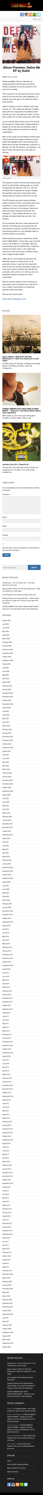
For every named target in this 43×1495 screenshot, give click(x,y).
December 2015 (7, 1085)
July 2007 (5, 1318)
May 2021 (5, 849)
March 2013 (6, 1205)
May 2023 (5, 762)
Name (4, 517)
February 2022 (7, 816)
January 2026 (6, 646)
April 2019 (5, 940)
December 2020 (7, 867)
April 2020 (5, 896)
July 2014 (5, 1147)
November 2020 (7, 871)
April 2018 (5, 983)
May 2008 (5, 1292)
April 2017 (5, 1027)
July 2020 (5, 885)
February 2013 (7, 1209)
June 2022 (5, 802)
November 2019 (7, 914)
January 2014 (6, 1169)
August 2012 (6, 1216)
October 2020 (6, 875)
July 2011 (5, 1241)
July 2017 (5, 1016)
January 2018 (6, 994)
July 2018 (5, 973)
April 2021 (5, 853)
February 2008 (7, 1300)
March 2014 (6, 1161)
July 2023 (5, 755)
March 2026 (6, 638)
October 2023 (6, 744)
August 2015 (6, 1100)
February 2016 (7, 1078)
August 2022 (6, 795)
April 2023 (5, 766)
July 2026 (5, 624)
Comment (6, 494)
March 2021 (6, 856)
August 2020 (6, 882)
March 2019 (6, 944)
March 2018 (6, 987)
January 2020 (6, 907)
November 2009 (7, 1274)
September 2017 (7, 1009)
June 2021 (5, 846)
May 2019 (5, 936)
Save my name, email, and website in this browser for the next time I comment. (21, 549)
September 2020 (7, 878)
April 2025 (5, 678)
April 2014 (5, 1158)
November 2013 (7, 1176)
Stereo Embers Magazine (11, 19)
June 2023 (5, 758)
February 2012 (7, 1223)
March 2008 (6, 1296)
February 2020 (7, 904)
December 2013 (7, 1172)
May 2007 (5, 1321)
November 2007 (7, 1307)
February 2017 (7, 1034)
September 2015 (7, 1096)
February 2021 (7, 860)
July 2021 (5, 842)
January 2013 (6, 1212)
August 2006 (6, 1336)
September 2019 (7, 922)
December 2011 (7, 1230)
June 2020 (5, 889)
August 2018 (6, 969)
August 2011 (6, 1238)
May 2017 (5, 1023)
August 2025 (6, 664)
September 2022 (7, 791)
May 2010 (5, 1267)
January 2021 (6, 864)
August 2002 (6, 1347)
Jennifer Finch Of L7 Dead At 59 (15, 464)
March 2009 (6, 1278)
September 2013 (7, 1183)
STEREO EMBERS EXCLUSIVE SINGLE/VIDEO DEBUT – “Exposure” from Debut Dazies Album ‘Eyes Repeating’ (21, 411)
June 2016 (5, 1063)
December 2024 (7, 693)
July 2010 (5, 1263)
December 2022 (7, 780)
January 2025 (6, 689)
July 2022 (5, 798)
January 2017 (6, 1038)
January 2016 (6, 1082)
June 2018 (5, 976)
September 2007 (7, 1314)
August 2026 (6, 620)
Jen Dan (14, 77)
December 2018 (7, 954)
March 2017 (6, 1031)
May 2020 (5, 893)
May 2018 (5, 980)
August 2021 (6, 838)
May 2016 (5, 1067)
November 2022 (7, 784)
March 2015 (6, 1118)
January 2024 (6, 733)
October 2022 (6, 787)
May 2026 (5, 631)
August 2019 (6, 925)
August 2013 (6, 1187)
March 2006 (6, 1339)
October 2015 (6, 1092)
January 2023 (6, 777)
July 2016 (5, 1060)
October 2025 (6, 657)
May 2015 (5, 1111)
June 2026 (5, 628)
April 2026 (5, 635)
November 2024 (7, 697)
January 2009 (6, 1285)
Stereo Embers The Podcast (16, 1468)
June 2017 (5, 1020)
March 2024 (6, 726)
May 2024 (5, 718)
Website (5, 535)
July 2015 (5, 1103)
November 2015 (7, 1089)
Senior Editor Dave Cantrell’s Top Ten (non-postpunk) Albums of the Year (21, 1438)
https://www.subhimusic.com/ (14, 299)
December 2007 (7, 1303)
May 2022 (5, 806)
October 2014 (6, 1136)
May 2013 (5, 1198)
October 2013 (6, 1180)
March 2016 (6, 1074)
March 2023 (6, 769)
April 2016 (5, 1071)
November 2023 (7, 740)
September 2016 (7, 1053)
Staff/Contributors (12, 1472)
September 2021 (7, 835)
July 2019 (5, 929)
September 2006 (7, 1332)
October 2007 (6, 1310)
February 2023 (7, 773)
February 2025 (7, 686)
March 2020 (6, 900)
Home (9, 1461)
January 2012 (6, 1227)
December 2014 (7, 1129)
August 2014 (6, 1143)
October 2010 (6, 1256)
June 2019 (5, 933)
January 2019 (6, 951)
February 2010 (7, 1270)
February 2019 (7, 947)
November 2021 (7, 827)
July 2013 (5, 1191)
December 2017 (7, 998)
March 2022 (6, 813)
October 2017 (6, 1005)
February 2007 (7, 1325)
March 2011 (6, 1249)
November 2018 (7, 958)
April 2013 (5, 1201)
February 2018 (7, 991)
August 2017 (6, 1013)
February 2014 (7, 1165)
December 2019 (7, 911)
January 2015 (6, 1125)
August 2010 (6, 1260)
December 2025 (7, 649)
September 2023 (7, 747)
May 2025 (5, 675)
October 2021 (6, 831)
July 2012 (5, 1220)
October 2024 (6, 700)
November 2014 (7, 1132)
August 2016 (6, 1056)
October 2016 (6, 1049)
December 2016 (7, 1042)
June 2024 (5, 715)
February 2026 (7, 642)
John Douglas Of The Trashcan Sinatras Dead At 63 (19, 595)
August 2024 (6, 707)
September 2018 (7, 965)
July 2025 (5, 668)
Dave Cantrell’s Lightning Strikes (17, 1464)
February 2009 (7, 1281)
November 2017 (7, 1002)
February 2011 (7, 1252)
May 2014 (5, 1154)
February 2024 (7, 729)
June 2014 (5, 1151)
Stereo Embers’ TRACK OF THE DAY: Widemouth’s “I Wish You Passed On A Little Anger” (20, 358)
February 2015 (7, 1122)
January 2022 (6, 820)
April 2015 (5, 1114)
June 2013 (5, 1194)
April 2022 (5, 809)
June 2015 (5, 1107)
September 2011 (7, 1234)
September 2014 (7, 1140)
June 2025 (5, 671)
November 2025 (7, 653)
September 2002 (7, 1343)
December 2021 (7, 824)
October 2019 (6, 918)
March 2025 (6, 682)
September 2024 (7, 704)
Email (4, 526)
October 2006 (6, 1329)
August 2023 (6, 751)
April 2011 (5, 1245)
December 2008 (7, 1289)
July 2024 (5, 711)
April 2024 (5, 722)
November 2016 (7, 1045)
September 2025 (7, 660)
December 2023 (7, 736)
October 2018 (6, 962)
